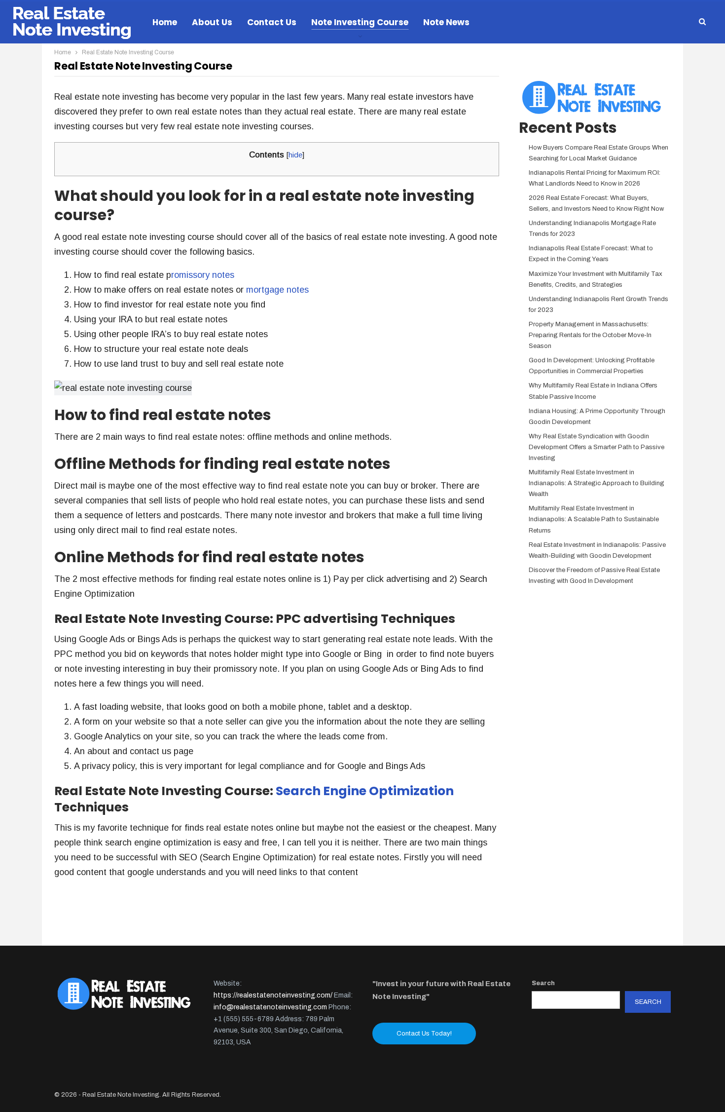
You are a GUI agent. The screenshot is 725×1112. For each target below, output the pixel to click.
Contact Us (271, 22)
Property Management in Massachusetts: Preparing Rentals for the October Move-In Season (590, 335)
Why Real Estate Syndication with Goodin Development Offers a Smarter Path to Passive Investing (596, 447)
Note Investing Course (359, 22)
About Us (212, 22)
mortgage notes (277, 290)
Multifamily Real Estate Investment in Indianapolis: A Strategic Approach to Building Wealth (596, 483)
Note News (446, 22)
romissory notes (202, 275)
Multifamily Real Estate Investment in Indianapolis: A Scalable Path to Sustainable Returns (594, 519)
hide (295, 155)
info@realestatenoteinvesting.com (270, 1007)
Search (543, 983)
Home (164, 22)
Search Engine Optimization (365, 791)
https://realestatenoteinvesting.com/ (273, 995)
